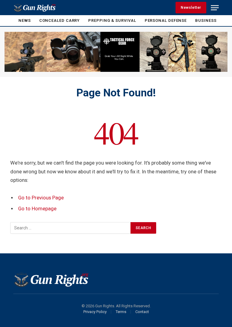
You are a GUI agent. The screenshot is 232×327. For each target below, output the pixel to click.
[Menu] (215, 8)
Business (205, 20)
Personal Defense (166, 20)
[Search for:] (70, 228)
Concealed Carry (59, 20)
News (24, 20)
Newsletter (191, 7)
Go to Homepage (37, 209)
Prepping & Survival (112, 20)
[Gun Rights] (34, 7)
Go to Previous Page (41, 198)
